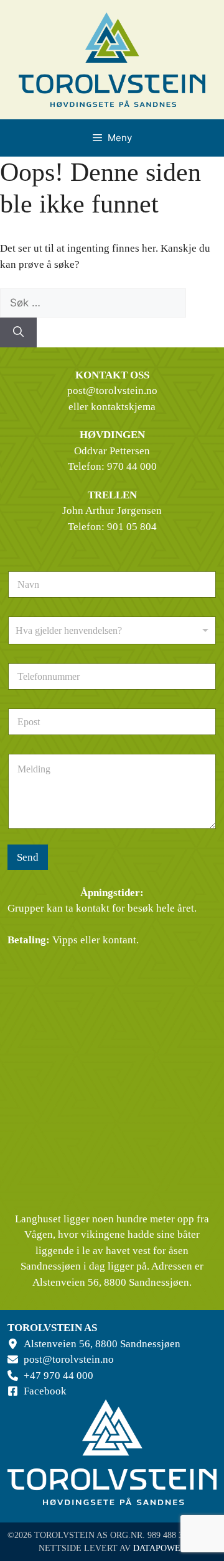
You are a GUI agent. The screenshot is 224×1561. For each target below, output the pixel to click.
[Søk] (18, 332)
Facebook (45, 1391)
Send (28, 857)
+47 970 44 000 (58, 1375)
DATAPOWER (159, 1548)
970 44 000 (132, 466)
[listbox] (112, 630)
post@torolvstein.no (112, 390)
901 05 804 (132, 527)
